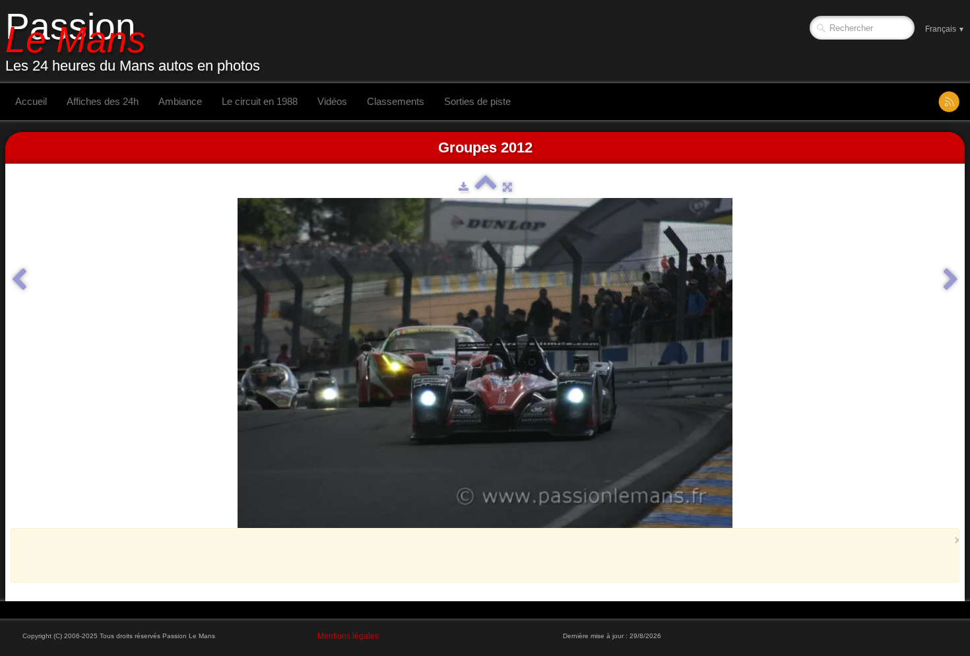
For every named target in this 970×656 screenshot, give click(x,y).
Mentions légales (348, 636)
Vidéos (332, 101)
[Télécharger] (464, 186)
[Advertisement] (481, 555)
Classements (395, 101)
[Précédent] (19, 280)
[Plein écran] (507, 186)
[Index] (486, 186)
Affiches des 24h (103, 101)
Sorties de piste (477, 101)
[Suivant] (950, 280)
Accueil (31, 101)
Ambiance (180, 101)
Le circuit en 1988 (260, 101)
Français (945, 29)
